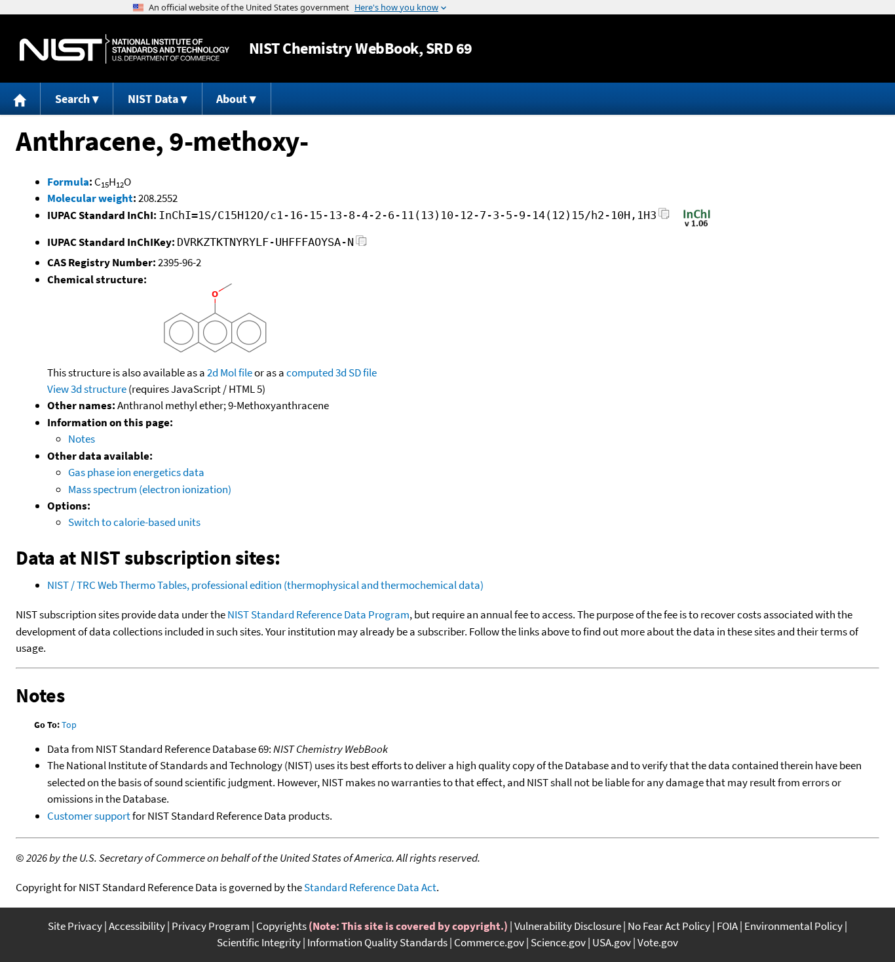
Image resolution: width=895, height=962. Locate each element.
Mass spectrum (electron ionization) (149, 489)
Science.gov (558, 942)
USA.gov (611, 942)
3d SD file (356, 372)
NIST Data (153, 98)
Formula (68, 181)
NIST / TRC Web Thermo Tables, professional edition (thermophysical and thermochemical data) (265, 585)
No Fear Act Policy (669, 926)
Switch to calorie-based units (134, 522)
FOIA (727, 926)
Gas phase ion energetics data (136, 472)
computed (309, 372)
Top (69, 725)
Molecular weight (90, 198)
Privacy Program (211, 926)
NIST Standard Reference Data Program (318, 614)
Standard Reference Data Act (370, 887)
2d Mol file (229, 372)
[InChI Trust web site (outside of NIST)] (697, 225)
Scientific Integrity (259, 942)
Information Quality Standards (377, 942)
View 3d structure (86, 389)
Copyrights (281, 926)
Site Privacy (75, 926)
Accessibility (137, 926)
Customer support (88, 816)
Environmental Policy (793, 926)
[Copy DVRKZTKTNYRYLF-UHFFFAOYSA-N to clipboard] (361, 244)
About (231, 98)
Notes (81, 438)
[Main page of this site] (20, 99)
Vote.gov (658, 942)
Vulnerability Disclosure (567, 926)
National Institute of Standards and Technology (124, 49)
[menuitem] (20, 99)
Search (72, 98)
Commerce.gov (489, 942)
